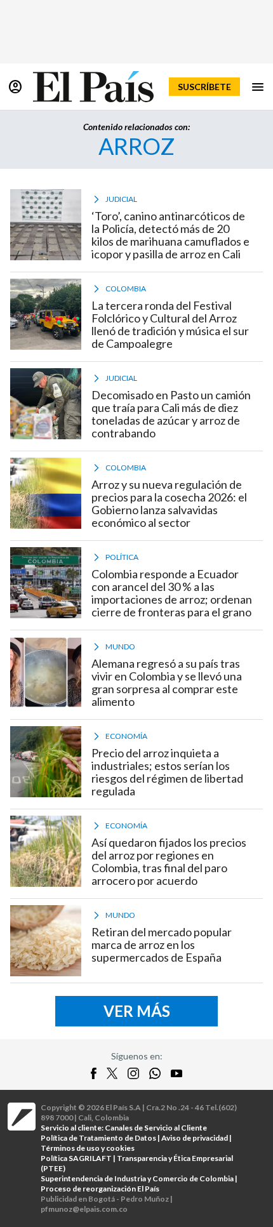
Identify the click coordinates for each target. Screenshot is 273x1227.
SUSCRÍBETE (204, 86)
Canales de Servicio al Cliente (156, 1127)
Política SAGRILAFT (76, 1158)
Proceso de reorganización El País (100, 1188)
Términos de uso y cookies (88, 1148)
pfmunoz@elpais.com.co (84, 1209)
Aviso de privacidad (194, 1138)
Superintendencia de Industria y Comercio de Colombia (137, 1178)
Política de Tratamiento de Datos (98, 1138)
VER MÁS (136, 1011)
